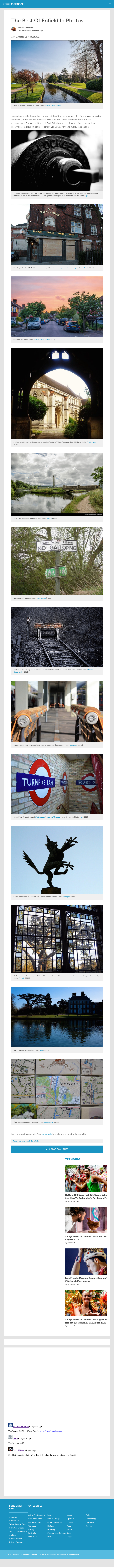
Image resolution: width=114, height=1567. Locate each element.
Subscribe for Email (17, 1524)
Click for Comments (57, 1149)
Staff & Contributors (18, 1531)
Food (49, 1515)
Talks (88, 1515)
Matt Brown (41, 598)
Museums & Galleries (56, 1533)
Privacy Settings (16, 1542)
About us (13, 1517)
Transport (90, 1522)
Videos (89, 1526)
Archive (12, 1535)
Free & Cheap (53, 1519)
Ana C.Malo (91, 442)
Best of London (35, 1519)
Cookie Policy (15, 1538)
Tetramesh (73, 745)
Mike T (49, 519)
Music (50, 1537)
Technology (91, 1519)
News (69, 1515)
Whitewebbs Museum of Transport (48, 817)
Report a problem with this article (26, 1141)
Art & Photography (36, 1515)
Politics (70, 1522)
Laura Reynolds (27, 27)
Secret (69, 1529)
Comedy (32, 1526)
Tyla (87, 196)
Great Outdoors (54, 1522)
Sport (69, 1533)
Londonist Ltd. (74, 1555)
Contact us (14, 1520)
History (50, 1526)
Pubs (69, 1526)
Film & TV (32, 1537)
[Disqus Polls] (57, 1384)
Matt (81, 817)
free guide (47, 1134)
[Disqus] (57, 1456)
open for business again (69, 268)
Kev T (86, 268)
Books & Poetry (35, 1522)
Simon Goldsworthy (52, 106)
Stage (69, 1537)
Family (31, 1529)
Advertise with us (16, 1528)
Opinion (70, 1519)
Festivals (32, 1533)
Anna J (21, 978)
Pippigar (66, 897)
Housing (51, 1529)
